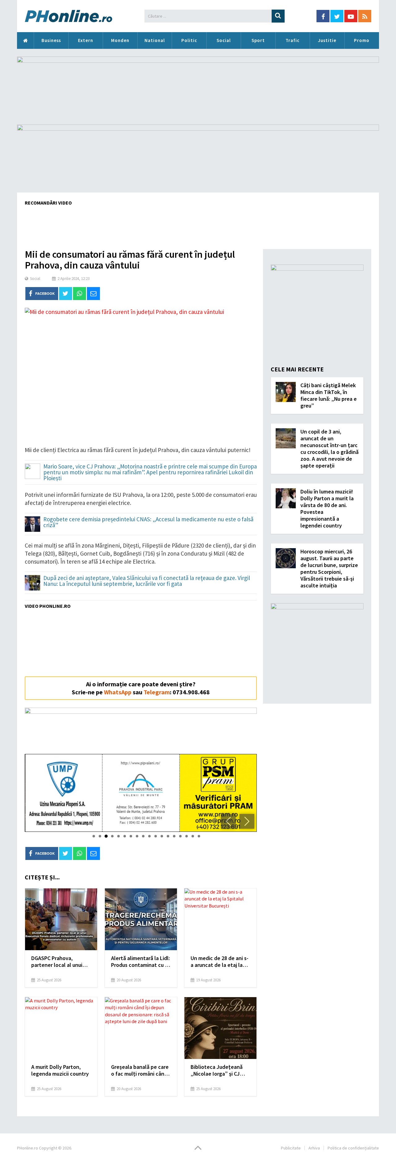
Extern (85, 40)
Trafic (292, 40)
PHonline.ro (25, 40)
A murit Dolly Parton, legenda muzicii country (60, 1070)
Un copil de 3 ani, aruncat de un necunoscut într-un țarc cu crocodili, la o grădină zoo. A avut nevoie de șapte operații (329, 448)
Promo (361, 40)
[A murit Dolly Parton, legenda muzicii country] (61, 1028)
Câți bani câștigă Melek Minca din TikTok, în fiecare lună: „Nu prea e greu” (328, 395)
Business (51, 40)
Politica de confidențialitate (353, 1148)
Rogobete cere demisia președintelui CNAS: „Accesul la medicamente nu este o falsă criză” (148, 522)
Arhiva (314, 1148)
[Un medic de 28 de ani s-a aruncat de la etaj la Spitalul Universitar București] (220, 919)
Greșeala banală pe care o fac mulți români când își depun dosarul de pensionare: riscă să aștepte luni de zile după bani (140, 1070)
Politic (189, 40)
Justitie (327, 40)
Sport (258, 40)
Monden (120, 40)
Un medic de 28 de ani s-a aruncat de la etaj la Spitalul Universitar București (219, 961)
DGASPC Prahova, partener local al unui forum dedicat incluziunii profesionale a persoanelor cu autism (60, 961)
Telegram (157, 692)
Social (224, 40)
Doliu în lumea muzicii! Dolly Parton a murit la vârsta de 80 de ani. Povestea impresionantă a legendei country (327, 508)
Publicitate (291, 1148)
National (154, 40)
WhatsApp (117, 692)
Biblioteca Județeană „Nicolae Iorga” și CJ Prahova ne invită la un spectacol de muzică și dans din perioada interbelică (218, 1070)
